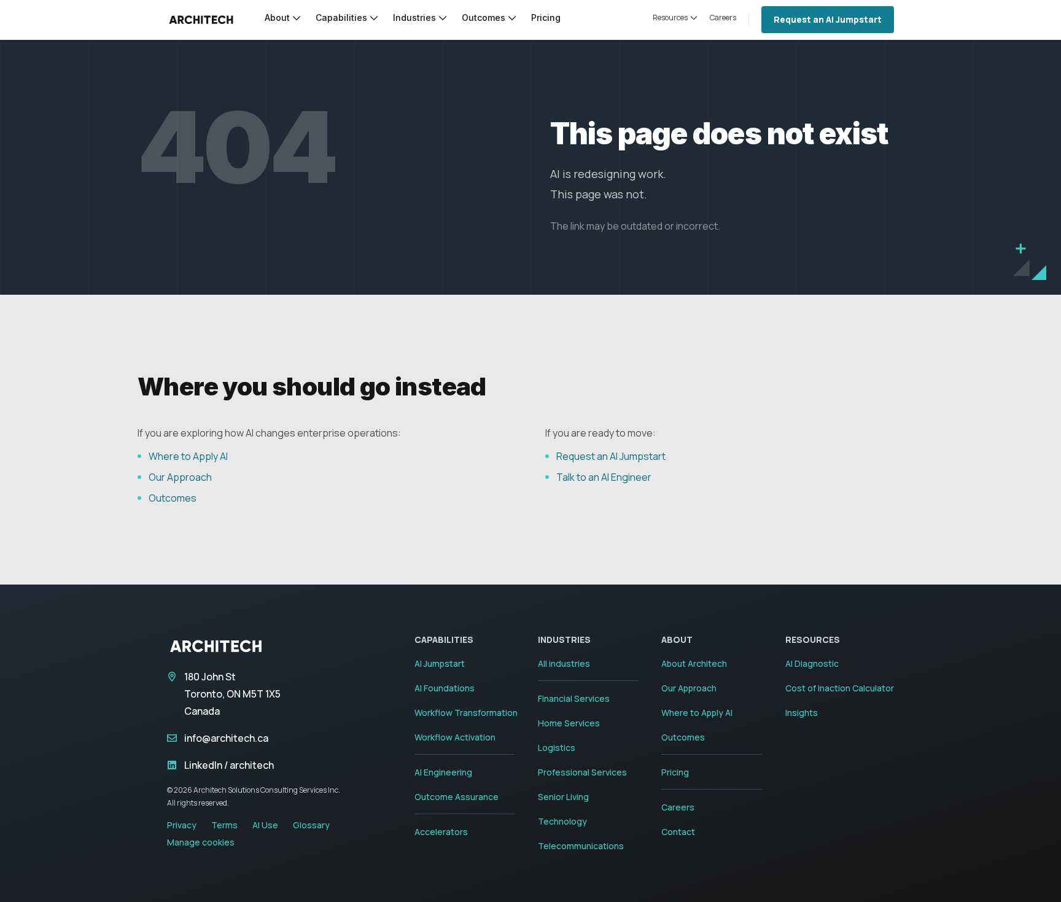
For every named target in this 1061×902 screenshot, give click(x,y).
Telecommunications (581, 846)
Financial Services (574, 698)
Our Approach (180, 477)
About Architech (694, 663)
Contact (678, 832)
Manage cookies (201, 842)
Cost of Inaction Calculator (839, 688)
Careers (677, 807)
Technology (562, 821)
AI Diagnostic (812, 663)
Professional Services (582, 772)
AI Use (265, 825)
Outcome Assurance (456, 797)
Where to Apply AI (188, 456)
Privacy (181, 825)
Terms (224, 825)
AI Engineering (443, 772)
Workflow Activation (455, 737)
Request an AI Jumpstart (828, 19)
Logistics (556, 747)
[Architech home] (201, 19)
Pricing (675, 772)
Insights (801, 712)
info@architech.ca (226, 738)
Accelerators (441, 832)
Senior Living (563, 797)
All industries (564, 663)
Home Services (569, 723)
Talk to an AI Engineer (603, 477)
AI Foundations (444, 688)
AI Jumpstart (439, 663)
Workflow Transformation (466, 712)
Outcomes (172, 498)
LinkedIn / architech (229, 765)
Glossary (311, 825)
